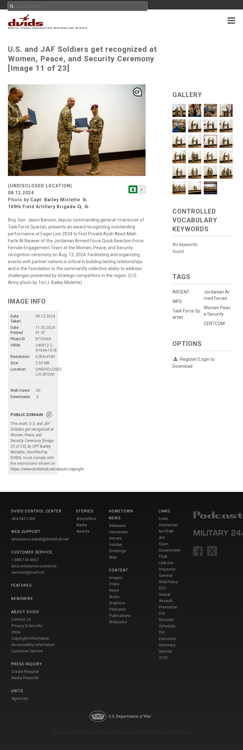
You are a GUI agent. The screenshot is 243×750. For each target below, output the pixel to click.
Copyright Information (30, 638)
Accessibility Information (33, 645)
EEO (162, 588)
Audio (114, 597)
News (114, 590)
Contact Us (21, 619)
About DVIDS (25, 612)
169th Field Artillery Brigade (42, 206)
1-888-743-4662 (25, 560)
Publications (120, 616)
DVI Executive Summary (167, 638)
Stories (84, 511)
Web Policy (168, 582)
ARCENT (181, 291)
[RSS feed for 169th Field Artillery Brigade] (87, 206)
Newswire (22, 598)
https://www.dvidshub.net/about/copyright (47, 469)
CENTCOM (214, 323)
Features (21, 585)
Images (115, 578)
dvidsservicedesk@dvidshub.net (40, 539)
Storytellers (86, 519)
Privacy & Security (26, 626)
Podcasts (117, 609)
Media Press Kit (25, 678)
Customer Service (27, 651)
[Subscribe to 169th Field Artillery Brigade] (132, 189)
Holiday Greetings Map (117, 550)
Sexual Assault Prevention (168, 600)
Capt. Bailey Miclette (55, 199)
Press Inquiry (26, 664)
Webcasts (118, 622)
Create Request (25, 671)
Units (17, 691)
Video (114, 584)
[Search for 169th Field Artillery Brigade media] (80, 206)
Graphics (117, 603)
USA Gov (166, 563)
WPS (177, 301)
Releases (117, 525)
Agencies (19, 698)
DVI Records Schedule (167, 619)
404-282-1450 (23, 519)
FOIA (163, 556)
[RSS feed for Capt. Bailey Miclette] (85, 199)
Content (118, 570)
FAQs (16, 632)
